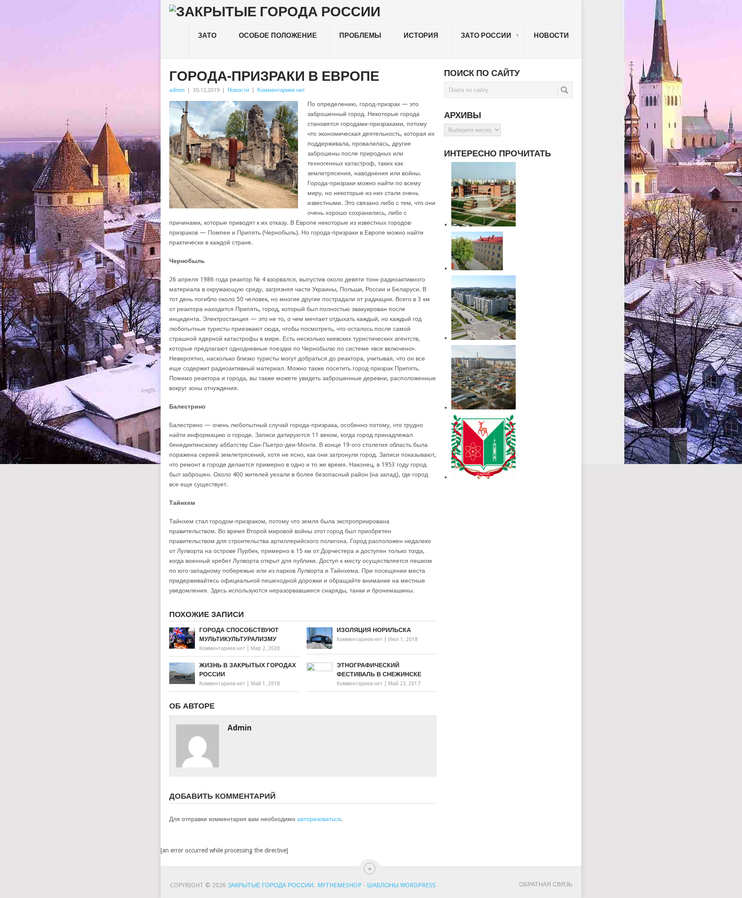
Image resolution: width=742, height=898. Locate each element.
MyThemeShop (339, 885)
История (421, 35)
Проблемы (360, 35)
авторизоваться (319, 819)
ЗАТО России (490, 35)
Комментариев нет (281, 90)
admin (177, 90)
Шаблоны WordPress (401, 885)
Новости (551, 35)
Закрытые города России (270, 885)
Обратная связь (545, 884)
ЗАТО (207, 35)
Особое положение (278, 35)
